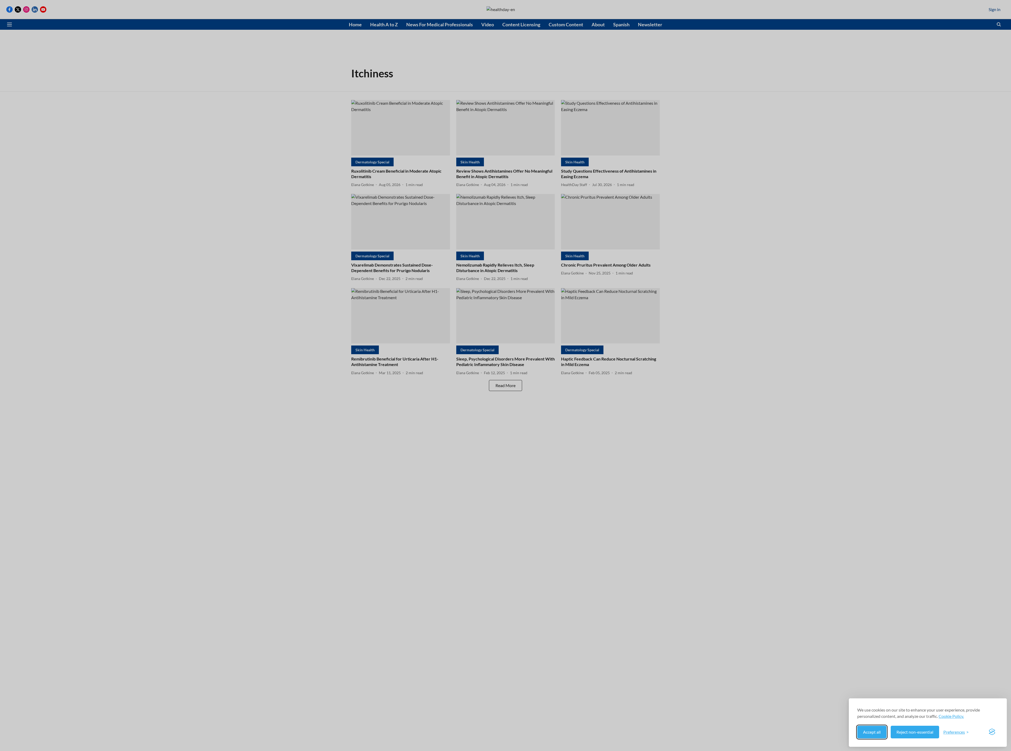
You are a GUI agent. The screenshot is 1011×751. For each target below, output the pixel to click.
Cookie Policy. (951, 716)
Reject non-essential (914, 731)
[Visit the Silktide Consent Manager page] (992, 732)
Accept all (872, 731)
